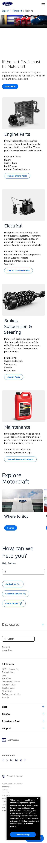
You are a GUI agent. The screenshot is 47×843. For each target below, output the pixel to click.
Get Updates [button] (13, 740)
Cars (4, 675)
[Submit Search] (4, 572)
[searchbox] (25, 572)
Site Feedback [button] (6, 786)
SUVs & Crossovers (10, 669)
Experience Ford (11, 721)
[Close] (37, 800)
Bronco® (6, 647)
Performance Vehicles (11, 694)
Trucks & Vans (8, 672)
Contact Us (5, 792)
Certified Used (8, 688)
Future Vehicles (9, 684)
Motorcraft (17, 11)
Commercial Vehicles (11, 681)
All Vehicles (8, 664)
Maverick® (7, 650)
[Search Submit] (5, 638)
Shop (5, 706)
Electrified (6, 678)
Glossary (5, 789)
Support (6, 728)
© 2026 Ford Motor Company (12, 784)
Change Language (15, 776)
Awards (5, 697)
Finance (6, 714)
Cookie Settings (23, 834)
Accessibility (6, 796)
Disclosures (10, 624)
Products (29, 11)
